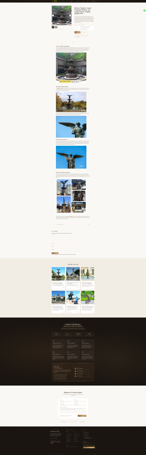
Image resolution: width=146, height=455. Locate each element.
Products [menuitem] (62, 1)
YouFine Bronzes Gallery (55, 431)
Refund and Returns (76, 441)
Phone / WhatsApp (62, 403)
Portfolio (71, 446)
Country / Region (75, 403)
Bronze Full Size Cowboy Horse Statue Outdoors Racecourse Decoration (72, 307)
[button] (53, 15)
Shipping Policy (76, 438)
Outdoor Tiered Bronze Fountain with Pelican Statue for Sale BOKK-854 (87, 283)
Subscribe (89, 447)
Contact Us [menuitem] (88, 1)
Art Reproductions (68, 439)
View (63, 287)
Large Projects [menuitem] (71, 1)
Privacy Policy (75, 439)
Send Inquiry (81, 415)
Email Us (83, 32)
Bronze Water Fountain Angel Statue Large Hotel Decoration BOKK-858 (57, 283)
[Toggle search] (98, 1)
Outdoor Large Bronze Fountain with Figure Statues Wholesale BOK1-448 (57, 307)
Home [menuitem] (59, 1)
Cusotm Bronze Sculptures (68, 441)
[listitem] (51, 438)
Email (53, 246)
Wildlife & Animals (68, 433)
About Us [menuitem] (83, 1)
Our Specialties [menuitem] (77, 1)
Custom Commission (76, 433)
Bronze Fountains (68, 436)
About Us (67, 446)
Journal (74, 446)
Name (53, 243)
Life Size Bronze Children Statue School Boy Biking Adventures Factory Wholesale (87, 307)
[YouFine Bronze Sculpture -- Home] (54, 1)
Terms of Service (76, 436)
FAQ (76, 446)
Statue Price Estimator (76, 435)
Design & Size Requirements (63, 407)
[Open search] (99, 1)
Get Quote (77, 32)
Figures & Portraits (68, 435)
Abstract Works (68, 438)
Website (53, 249)
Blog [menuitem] (66, 1)
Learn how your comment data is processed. (69, 254)
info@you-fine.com (64, 421)
